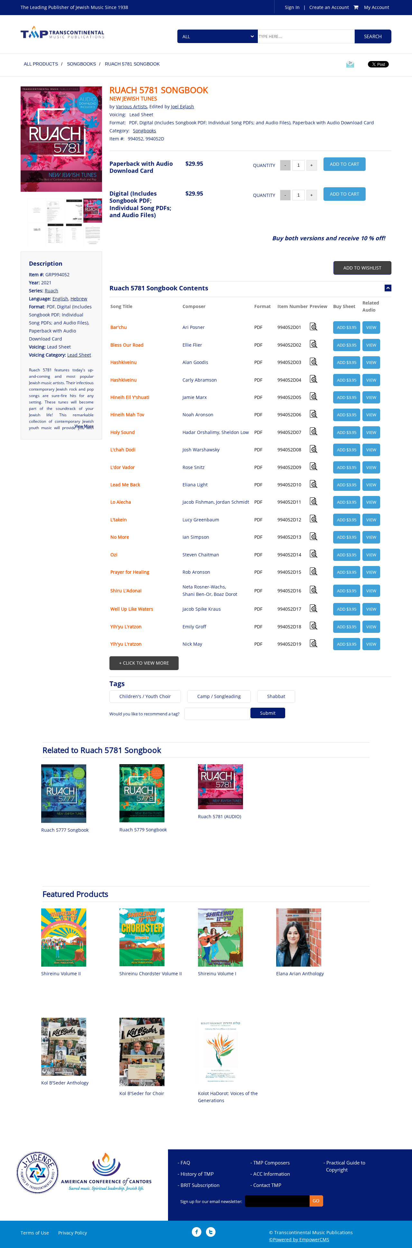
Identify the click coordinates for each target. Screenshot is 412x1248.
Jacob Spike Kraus (202, 609)
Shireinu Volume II (61, 973)
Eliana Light (195, 485)
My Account (376, 7)
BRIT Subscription (200, 1185)
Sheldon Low (235, 432)
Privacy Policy (72, 1233)
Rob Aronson (196, 572)
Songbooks (144, 131)
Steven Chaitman (201, 555)
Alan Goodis (195, 362)
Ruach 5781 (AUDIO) (219, 816)
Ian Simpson (196, 537)
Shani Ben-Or (197, 594)
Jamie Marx (195, 397)
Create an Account (329, 7)
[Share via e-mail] (350, 65)
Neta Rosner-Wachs (204, 587)
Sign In (292, 7)
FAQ (185, 1162)
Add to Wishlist (362, 268)
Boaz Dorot (225, 594)
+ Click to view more (144, 663)
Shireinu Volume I (217, 973)
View (371, 327)
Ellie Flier (192, 345)
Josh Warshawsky (201, 450)
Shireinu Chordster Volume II (150, 973)
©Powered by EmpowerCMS (299, 1239)
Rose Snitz (194, 467)
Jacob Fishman (198, 502)
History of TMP (197, 1174)
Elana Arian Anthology (300, 973)
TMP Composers (271, 1162)
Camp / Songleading (219, 696)
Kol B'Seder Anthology (65, 1083)
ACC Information (271, 1174)
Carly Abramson (200, 380)
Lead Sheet (79, 355)
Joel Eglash (182, 106)
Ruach (51, 291)
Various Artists (131, 106)
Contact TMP (267, 1185)
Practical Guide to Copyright (345, 1166)
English (60, 299)
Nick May (192, 644)
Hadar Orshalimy (201, 432)
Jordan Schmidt (232, 502)
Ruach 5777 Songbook (65, 830)
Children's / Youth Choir (145, 696)
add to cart (344, 164)
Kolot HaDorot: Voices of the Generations (228, 1096)
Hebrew (78, 299)
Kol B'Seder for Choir (141, 1093)
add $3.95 (346, 327)
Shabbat (276, 696)
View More (84, 426)
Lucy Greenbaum (201, 520)
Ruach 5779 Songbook (143, 830)
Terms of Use (35, 1233)
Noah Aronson (198, 415)
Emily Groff (194, 627)
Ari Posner (194, 327)
